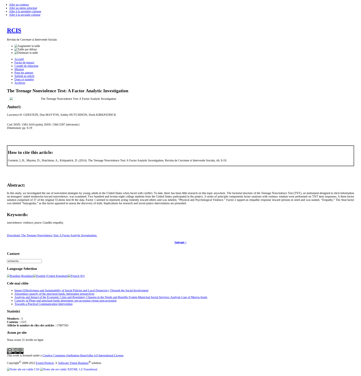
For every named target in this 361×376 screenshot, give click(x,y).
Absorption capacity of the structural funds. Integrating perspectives (54, 293)
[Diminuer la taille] (26, 52)
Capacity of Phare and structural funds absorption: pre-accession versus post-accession (65, 300)
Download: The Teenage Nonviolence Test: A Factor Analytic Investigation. (52, 235)
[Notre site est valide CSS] (23, 369)
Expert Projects (45, 363)
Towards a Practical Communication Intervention (43, 304)
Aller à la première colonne (25, 11)
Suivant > (180, 242)
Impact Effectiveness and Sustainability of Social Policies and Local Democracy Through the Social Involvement (81, 290)
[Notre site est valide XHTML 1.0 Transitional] (68, 369)
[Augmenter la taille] (27, 46)
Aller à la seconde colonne (24, 14)
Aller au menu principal (23, 8)
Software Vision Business (73, 363)
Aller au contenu (19, 4)
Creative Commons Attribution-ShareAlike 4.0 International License (82, 355)
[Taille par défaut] (25, 49)
